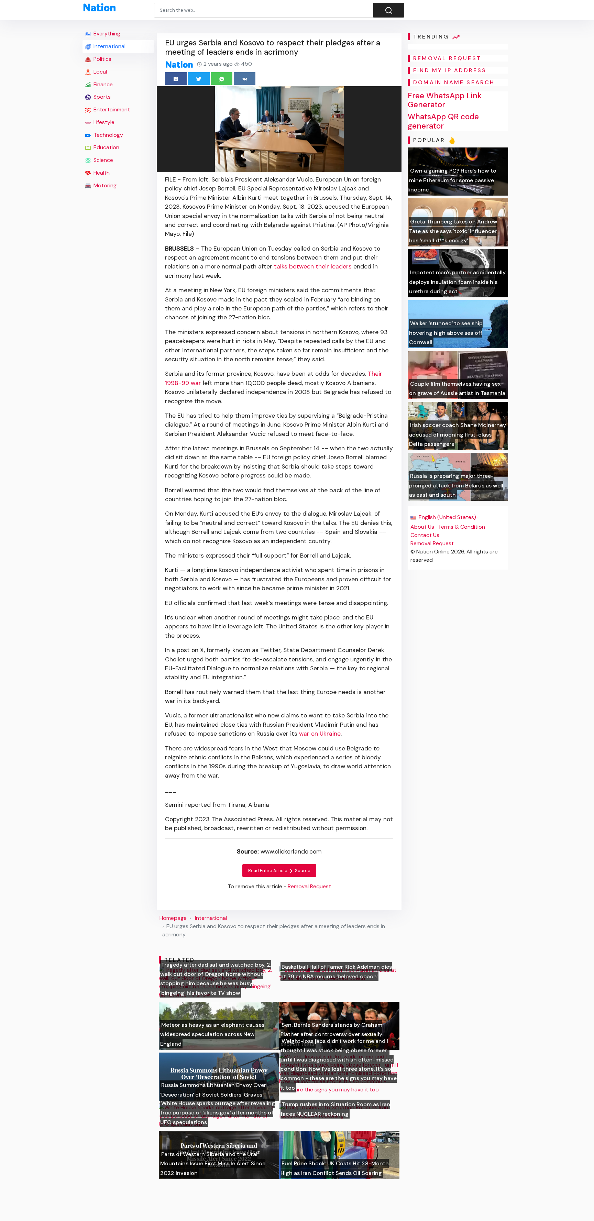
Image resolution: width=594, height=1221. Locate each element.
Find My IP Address (450, 70)
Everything (106, 33)
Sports (101, 96)
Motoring (104, 185)
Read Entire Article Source (279, 870)
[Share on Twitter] (199, 78)
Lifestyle (103, 122)
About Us (422, 526)
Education (105, 147)
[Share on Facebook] (176, 78)
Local (99, 71)
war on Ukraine (320, 733)
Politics (101, 59)
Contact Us (424, 535)
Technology (107, 135)
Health (101, 172)
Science (102, 160)
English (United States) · (447, 517)
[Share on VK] (244, 78)
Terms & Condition (461, 526)
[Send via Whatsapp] (222, 78)
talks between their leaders (313, 266)
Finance (102, 84)
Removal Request (432, 543)
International (108, 46)
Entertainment (111, 109)
